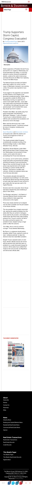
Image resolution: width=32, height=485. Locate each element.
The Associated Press (11, 41)
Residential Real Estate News (11, 425)
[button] (6, 2)
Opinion (5, 430)
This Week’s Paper (8, 454)
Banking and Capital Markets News (13, 422)
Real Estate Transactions (10, 440)
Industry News (7, 420)
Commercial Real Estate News (11, 427)
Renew (5, 402)
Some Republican (8, 132)
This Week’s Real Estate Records (12, 457)
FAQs (4, 410)
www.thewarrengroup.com (16, 475)
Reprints (5, 43)
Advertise (6, 407)
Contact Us (6, 405)
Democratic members (22, 132)
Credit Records (7, 445)
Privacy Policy (19, 478)
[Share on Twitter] (13, 483)
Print (17, 43)
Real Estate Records (8, 442)
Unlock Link (12, 43)
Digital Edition (7, 459)
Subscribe (6, 400)
